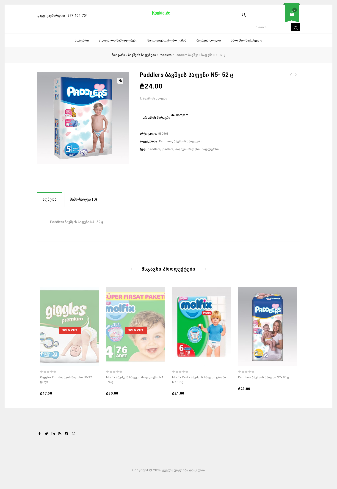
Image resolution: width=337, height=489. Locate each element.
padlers (168, 149)
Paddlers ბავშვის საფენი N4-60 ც (295, 77)
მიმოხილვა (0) (83, 199)
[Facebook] (40, 434)
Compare (182, 115)
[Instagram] (74, 434)
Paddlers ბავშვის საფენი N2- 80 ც (290, 77)
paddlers (154, 149)
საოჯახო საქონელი (246, 40)
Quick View (81, 315)
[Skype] (67, 434)
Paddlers (165, 55)
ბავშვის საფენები (142, 55)
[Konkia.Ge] (163, 14)
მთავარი (82, 40)
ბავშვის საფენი (187, 149)
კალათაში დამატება (192, 315)
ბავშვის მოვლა (208, 40)
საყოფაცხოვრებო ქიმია (166, 40)
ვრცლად (60, 315)
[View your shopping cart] (277, 17)
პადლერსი (210, 149)
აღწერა (49, 199)
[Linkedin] (53, 434)
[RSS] (60, 434)
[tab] (49, 199)
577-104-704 (77, 15)
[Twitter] (47, 434)
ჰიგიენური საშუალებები (118, 40)
